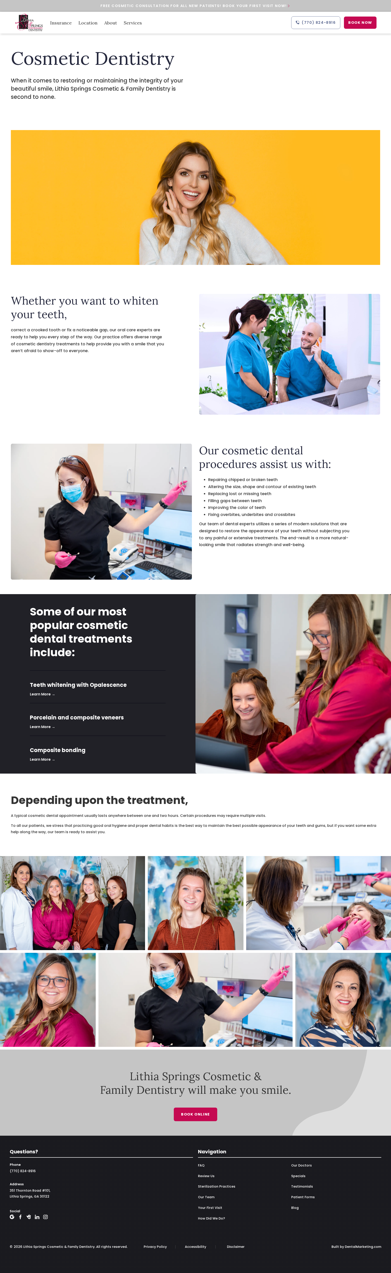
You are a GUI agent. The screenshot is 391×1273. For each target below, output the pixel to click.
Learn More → (42, 694)
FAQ (201, 1165)
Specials (298, 1176)
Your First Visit (210, 1207)
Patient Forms (303, 1197)
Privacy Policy (155, 1246)
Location (88, 23)
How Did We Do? (211, 1218)
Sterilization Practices (216, 1186)
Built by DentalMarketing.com (356, 1246)
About (110, 23)
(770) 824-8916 (23, 1171)
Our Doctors (301, 1165)
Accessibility (195, 1246)
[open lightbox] (195, 951)
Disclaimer (236, 1246)
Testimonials (302, 1186)
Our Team (206, 1197)
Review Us (206, 1176)
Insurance (61, 23)
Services (133, 23)
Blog (295, 1207)
